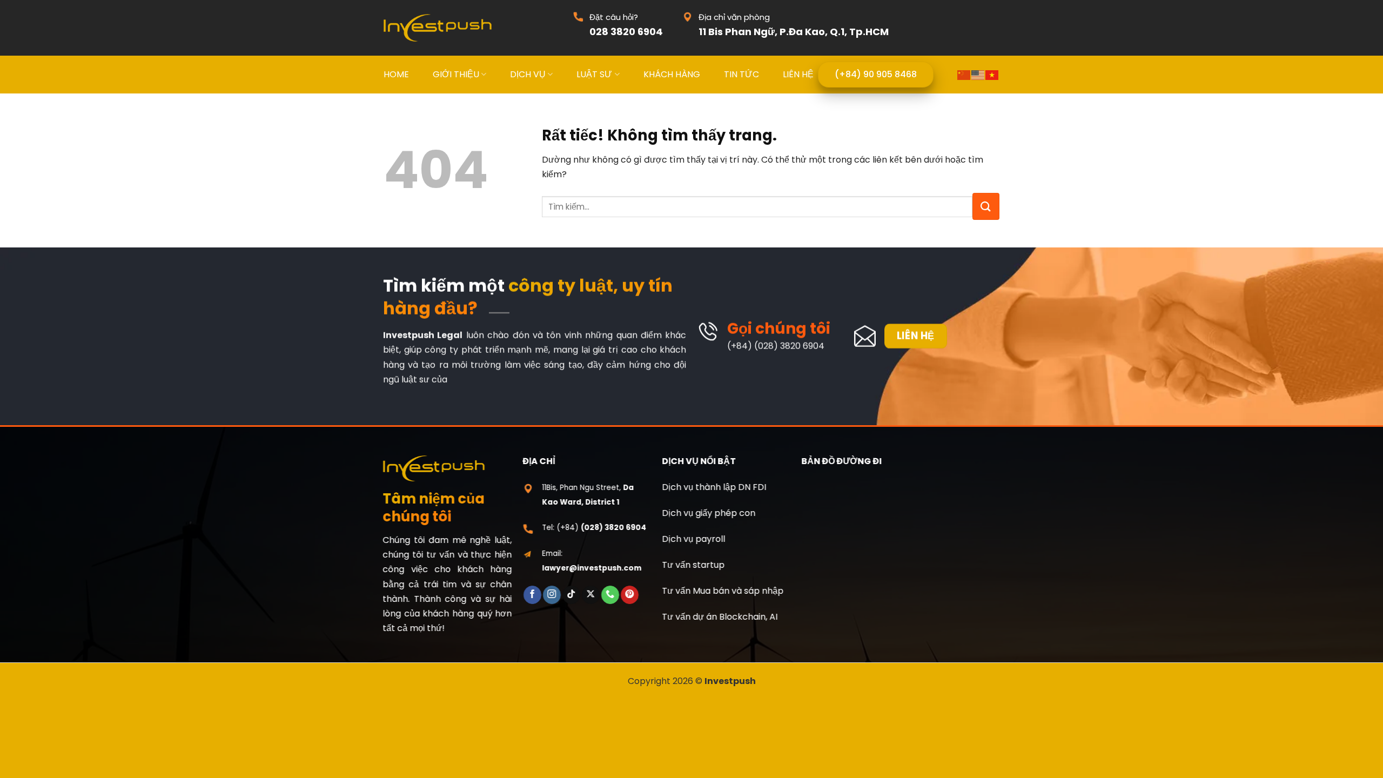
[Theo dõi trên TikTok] (571, 595)
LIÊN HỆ (798, 74)
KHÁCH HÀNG (671, 74)
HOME (396, 74)
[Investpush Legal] (438, 28)
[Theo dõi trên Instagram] (552, 595)
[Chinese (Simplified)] (964, 74)
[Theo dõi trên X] (591, 595)
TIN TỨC (741, 74)
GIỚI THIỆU (456, 74)
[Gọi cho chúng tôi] (610, 595)
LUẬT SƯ (594, 74)
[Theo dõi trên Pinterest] (630, 595)
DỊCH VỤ (528, 74)
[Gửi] (985, 206)
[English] (978, 74)
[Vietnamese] (992, 74)
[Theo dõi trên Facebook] (532, 595)
